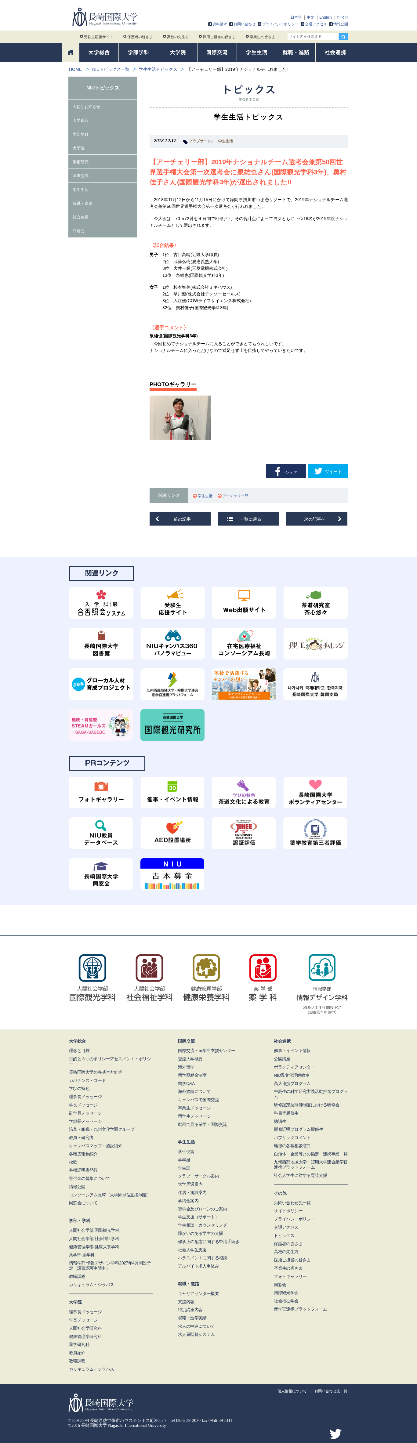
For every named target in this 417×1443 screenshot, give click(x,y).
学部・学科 (79, 1220)
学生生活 (225, 141)
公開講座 (282, 1058)
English (325, 17)
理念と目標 (79, 1050)
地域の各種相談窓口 (292, 1145)
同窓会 (79, 231)
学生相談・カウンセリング (202, 1225)
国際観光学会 (286, 1292)
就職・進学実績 (192, 1317)
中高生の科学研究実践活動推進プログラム (310, 1094)
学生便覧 (186, 1151)
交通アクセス (316, 24)
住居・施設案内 (192, 1192)
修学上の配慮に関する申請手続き (208, 1241)
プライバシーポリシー (280, 24)
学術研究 (81, 162)
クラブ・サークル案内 (198, 1176)
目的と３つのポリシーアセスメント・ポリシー (110, 1061)
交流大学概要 (190, 1058)
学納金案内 (188, 1200)
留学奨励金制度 (192, 1075)
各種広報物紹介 (83, 1154)
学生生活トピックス (158, 69)
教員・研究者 (81, 1137)
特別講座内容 (190, 1309)
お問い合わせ (245, 24)
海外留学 (186, 1067)
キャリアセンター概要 (198, 1293)
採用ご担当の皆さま (219, 37)
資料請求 (219, 24)
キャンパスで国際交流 (198, 1099)
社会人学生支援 (192, 1249)
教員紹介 (77, 1352)
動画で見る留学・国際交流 (202, 1124)
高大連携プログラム (292, 1083)
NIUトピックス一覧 (110, 69)
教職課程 (77, 1276)
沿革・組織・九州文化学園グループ (101, 1129)
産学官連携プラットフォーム (300, 1309)
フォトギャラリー (290, 1276)
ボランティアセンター (294, 1067)
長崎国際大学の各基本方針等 (95, 1072)
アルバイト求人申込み (198, 1266)
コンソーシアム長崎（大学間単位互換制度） (110, 1194)
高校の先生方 (178, 37)
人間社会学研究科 (85, 1328)
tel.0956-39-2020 (186, 1420)
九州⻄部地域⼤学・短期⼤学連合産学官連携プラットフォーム (310, 1164)
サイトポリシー (288, 1210)
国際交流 (81, 175)
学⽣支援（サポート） (198, 1216)
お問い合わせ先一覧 (292, 1202)
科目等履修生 (286, 1113)
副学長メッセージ (85, 1113)
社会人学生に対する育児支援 (300, 1175)
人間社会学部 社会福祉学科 (94, 1238)
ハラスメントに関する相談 (202, 1257)
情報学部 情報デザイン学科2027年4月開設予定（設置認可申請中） (110, 1265)
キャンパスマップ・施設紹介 (95, 1145)
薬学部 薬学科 (82, 1254)
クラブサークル (202, 141)
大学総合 (81, 120)
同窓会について (83, 1202)
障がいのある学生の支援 (200, 1233)
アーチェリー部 (236, 496)
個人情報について (292, 1391)
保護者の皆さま (140, 37)
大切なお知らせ (86, 106)
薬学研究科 (79, 1344)
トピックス (284, 1235)
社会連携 (81, 217)
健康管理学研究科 (85, 1336)
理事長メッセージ (85, 1096)
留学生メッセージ (194, 1116)
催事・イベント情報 (292, 1050)
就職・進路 (82, 203)
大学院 (79, 148)
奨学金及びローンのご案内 (202, 1208)
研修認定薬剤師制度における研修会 (306, 1104)
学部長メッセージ (85, 1121)
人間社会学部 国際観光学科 (94, 1230)
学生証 (184, 1168)
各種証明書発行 (83, 1170)
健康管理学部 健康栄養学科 (94, 1246)
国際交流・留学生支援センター (206, 1050)
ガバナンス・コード (87, 1080)
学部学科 (81, 134)
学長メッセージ (83, 1104)
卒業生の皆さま (262, 37)
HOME (75, 69)
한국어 (342, 17)
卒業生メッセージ (194, 1107)
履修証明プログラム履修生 (298, 1129)
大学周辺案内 (190, 1184)
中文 (310, 17)
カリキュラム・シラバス (91, 1284)
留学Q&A (186, 1083)
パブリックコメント (292, 1137)
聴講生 (280, 1121)
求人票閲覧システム (196, 1334)
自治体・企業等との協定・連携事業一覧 (310, 1154)
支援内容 (186, 1301)
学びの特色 (79, 1088)
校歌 (73, 1161)
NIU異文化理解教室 (291, 1075)
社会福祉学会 (286, 1300)
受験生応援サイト (98, 37)
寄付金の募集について (89, 1178)
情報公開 (340, 24)
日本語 (296, 17)
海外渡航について (194, 1091)
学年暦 (184, 1159)
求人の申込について (196, 1326)
